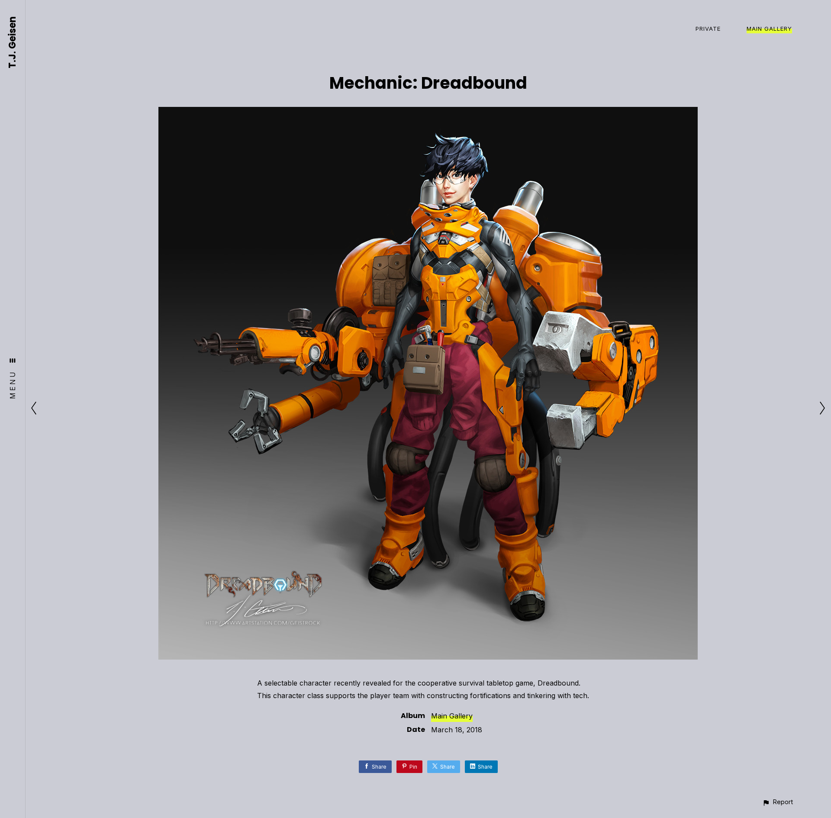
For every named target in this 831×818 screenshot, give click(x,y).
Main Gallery (769, 28)
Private (708, 28)
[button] (777, 802)
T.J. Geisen (12, 42)
